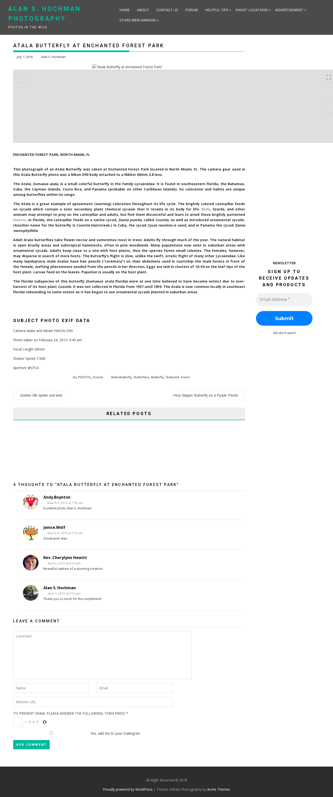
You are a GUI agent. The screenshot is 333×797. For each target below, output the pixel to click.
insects (19, 220)
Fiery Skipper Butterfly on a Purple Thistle (205, 395)
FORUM (191, 10)
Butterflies (141, 377)
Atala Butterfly (121, 377)
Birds (205, 209)
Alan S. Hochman (53, 57)
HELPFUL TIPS (216, 10)
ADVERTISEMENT (289, 10)
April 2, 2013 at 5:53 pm (63, 593)
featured (172, 377)
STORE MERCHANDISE (137, 20)
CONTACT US (167, 10)
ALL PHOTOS (82, 377)
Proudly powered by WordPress (128, 789)
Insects (98, 377)
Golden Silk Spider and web (41, 395)
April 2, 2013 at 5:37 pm (63, 563)
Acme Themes (218, 789)
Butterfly (157, 377)
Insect (185, 377)
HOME (124, 10)
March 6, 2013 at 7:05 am (65, 503)
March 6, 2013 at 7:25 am (65, 533)
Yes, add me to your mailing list (114, 733)
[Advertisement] (279, 143)
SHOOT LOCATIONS (251, 10)
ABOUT (143, 10)
